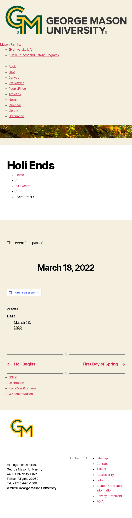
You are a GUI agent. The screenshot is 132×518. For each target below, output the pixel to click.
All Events (22, 186)
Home (19, 175)
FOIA (100, 501)
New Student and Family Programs (34, 55)
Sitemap (102, 458)
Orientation (16, 383)
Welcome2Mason (21, 394)
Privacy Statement (109, 496)
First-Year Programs (22, 388)
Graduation (16, 116)
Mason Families (10, 44)
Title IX (101, 469)
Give (12, 72)
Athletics (15, 94)
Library (13, 110)
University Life (22, 49)
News (13, 99)
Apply (12, 66)
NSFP (13, 377)
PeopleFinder (18, 88)
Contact (102, 463)
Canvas (14, 77)
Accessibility (105, 475)
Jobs (99, 480)
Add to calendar (25, 292)
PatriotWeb (16, 83)
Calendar (15, 105)
